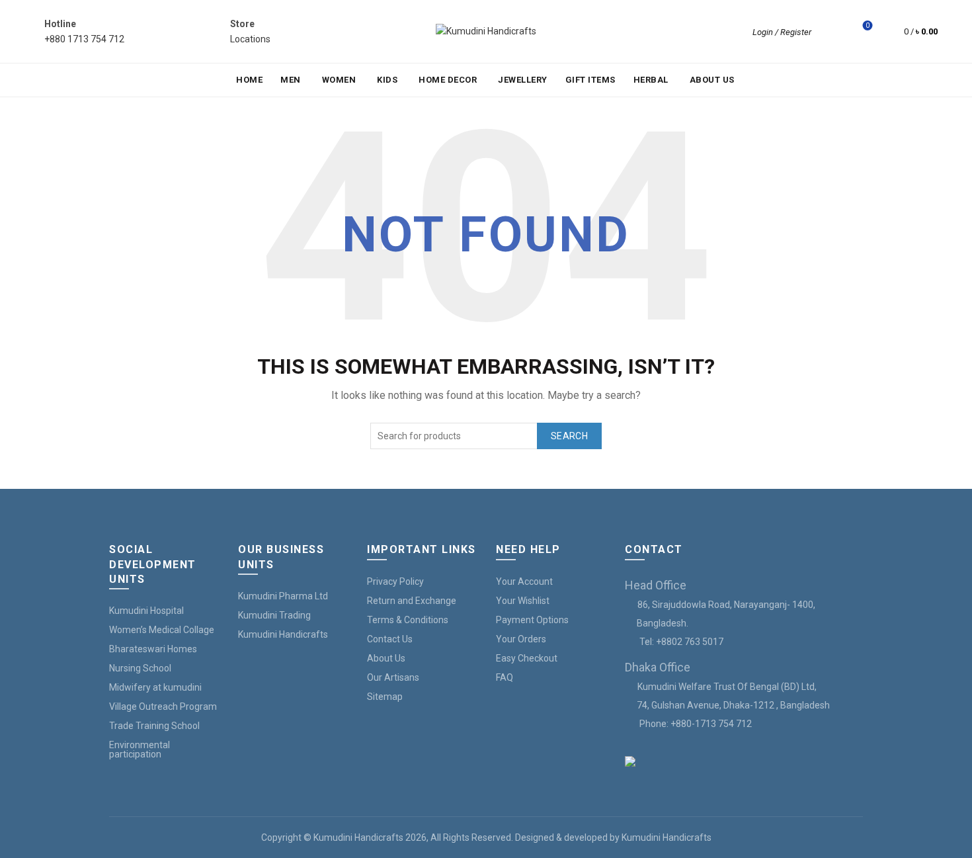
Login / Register (781, 32)
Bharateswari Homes (153, 649)
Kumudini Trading (274, 615)
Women (339, 80)
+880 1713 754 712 (84, 39)
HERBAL (650, 80)
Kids (387, 80)
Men (290, 80)
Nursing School (140, 668)
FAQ (504, 677)
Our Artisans (393, 677)
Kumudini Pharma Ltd (283, 596)
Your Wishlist (522, 600)
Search (569, 436)
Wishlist (868, 25)
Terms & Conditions (407, 620)
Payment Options (532, 620)
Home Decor (448, 80)
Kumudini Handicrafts (283, 634)
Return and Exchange (411, 600)
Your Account (524, 581)
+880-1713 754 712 (711, 723)
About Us (712, 80)
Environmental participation (139, 749)
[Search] (830, 32)
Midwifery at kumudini (155, 687)
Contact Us (390, 639)
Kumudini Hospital (146, 610)
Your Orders (521, 639)
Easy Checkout (526, 658)
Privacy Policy (395, 581)
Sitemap (385, 696)
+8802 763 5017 (689, 641)
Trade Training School (154, 725)
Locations (250, 39)
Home (249, 80)
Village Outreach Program (163, 706)
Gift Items (590, 80)
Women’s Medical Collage (161, 629)
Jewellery (522, 80)
